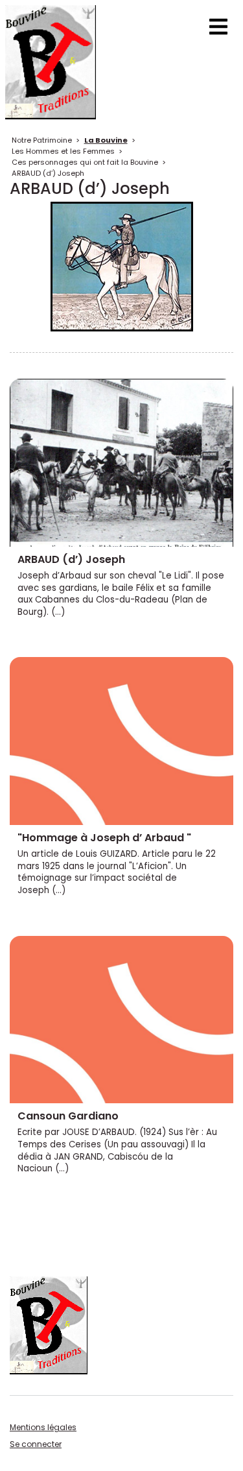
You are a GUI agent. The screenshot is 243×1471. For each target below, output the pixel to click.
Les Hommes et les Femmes (63, 151)
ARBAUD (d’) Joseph (48, 173)
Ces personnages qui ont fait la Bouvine (85, 162)
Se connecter (36, 1444)
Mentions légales (43, 1427)
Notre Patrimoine (42, 140)
